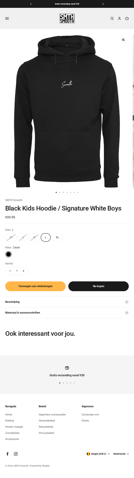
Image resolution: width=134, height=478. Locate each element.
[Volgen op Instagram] (16, 454)
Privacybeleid (46, 433)
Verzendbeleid (47, 420)
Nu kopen (98, 286)
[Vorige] (30, 4)
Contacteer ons (90, 414)
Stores (85, 420)
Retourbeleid (46, 426)
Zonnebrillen (12, 433)
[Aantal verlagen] (10, 271)
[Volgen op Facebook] (7, 454)
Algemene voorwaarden (52, 414)
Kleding (9, 420)
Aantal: (9, 263)
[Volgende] (103, 4)
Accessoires (12, 439)
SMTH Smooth (13, 200)
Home (8, 414)
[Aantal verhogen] (23, 271)
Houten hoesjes (14, 426)
